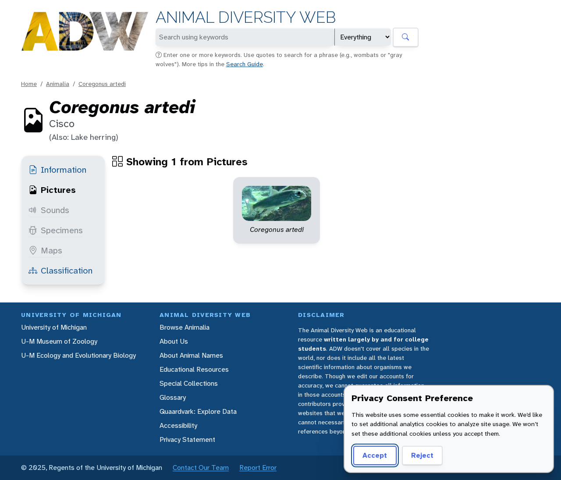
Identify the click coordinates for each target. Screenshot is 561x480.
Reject (422, 455)
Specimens (62, 230)
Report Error (258, 467)
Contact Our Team (201, 467)
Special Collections (189, 383)
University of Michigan (54, 327)
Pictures (58, 190)
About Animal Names (191, 355)
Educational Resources (194, 369)
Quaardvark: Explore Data (198, 411)
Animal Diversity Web (246, 17)
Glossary (173, 397)
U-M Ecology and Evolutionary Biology (78, 355)
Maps (51, 250)
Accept (374, 455)
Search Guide (244, 64)
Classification (66, 270)
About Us (174, 341)
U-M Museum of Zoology (59, 341)
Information (63, 169)
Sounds (55, 210)
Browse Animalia (184, 327)
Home (29, 84)
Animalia (57, 84)
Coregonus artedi (102, 84)
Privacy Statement (187, 439)
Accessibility (178, 425)
